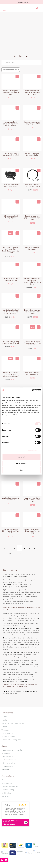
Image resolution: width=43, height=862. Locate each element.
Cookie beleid (6, 793)
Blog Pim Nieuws (7, 766)
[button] (17, 76)
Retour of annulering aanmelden (13, 723)
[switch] (38, 430)
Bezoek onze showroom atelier (12, 750)
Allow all (21, 457)
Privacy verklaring (8, 790)
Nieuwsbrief (6, 753)
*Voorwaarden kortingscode (11, 740)
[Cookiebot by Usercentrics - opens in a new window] (32, 390)
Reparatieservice (7, 757)
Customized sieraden (9, 760)
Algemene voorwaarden (10, 786)
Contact (4, 717)
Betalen (4, 727)
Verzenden (5, 730)
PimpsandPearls (20, 8)
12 (10, 554)
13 (15, 554)
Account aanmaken (8, 736)
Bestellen (5, 720)
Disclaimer (5, 796)
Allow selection (21, 463)
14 (21, 554)
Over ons (5, 780)
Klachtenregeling (7, 733)
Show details (32, 450)
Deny (21, 470)
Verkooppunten (7, 783)
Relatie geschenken (8, 763)
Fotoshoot (5, 770)
